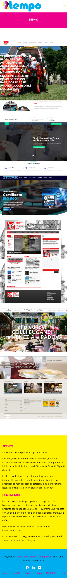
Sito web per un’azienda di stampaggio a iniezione (33, 191)
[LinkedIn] (33, 567)
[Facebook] (27, 567)
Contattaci (51, 573)
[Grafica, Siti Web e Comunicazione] (21, 6)
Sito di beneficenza (33, 257)
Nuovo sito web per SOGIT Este (33, 72)
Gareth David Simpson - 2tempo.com (33, 556)
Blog (63, 573)
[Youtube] (39, 567)
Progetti (16, 573)
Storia (39, 573)
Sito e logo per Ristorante (33, 383)
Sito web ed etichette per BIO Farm (33, 325)
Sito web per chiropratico (33, 139)
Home (5, 573)
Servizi (28, 573)
